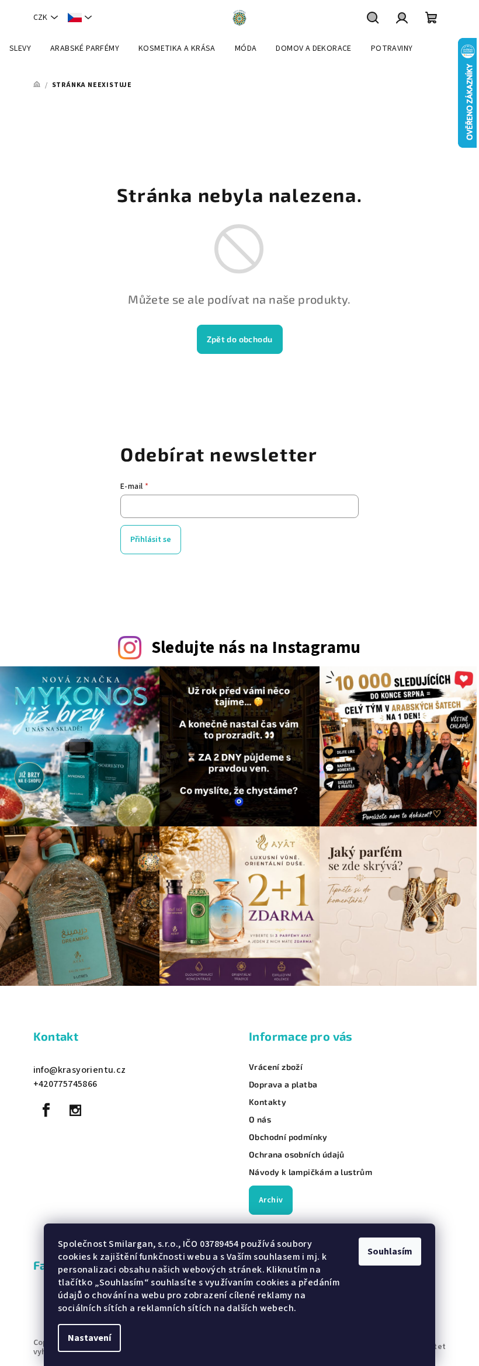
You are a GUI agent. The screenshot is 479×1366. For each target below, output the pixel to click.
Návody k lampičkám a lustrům (310, 1172)
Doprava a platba (283, 1084)
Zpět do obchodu (240, 339)
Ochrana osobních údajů (297, 1155)
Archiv (271, 1200)
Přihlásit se (150, 539)
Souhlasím (389, 1251)
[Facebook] (46, 1110)
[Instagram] (75, 1110)
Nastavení (89, 1338)
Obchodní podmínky (288, 1137)
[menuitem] (20, 48)
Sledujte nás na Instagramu (256, 648)
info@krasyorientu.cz (79, 1069)
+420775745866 (65, 1083)
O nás (260, 1119)
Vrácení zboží (276, 1067)
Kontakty (267, 1102)
